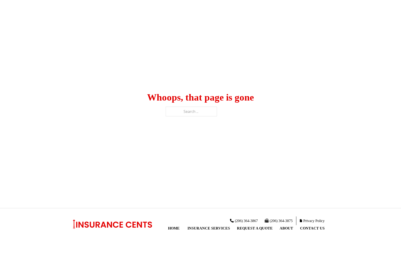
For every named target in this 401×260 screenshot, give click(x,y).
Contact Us (312, 228)
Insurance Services (209, 228)
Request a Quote (255, 228)
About (286, 228)
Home (174, 228)
